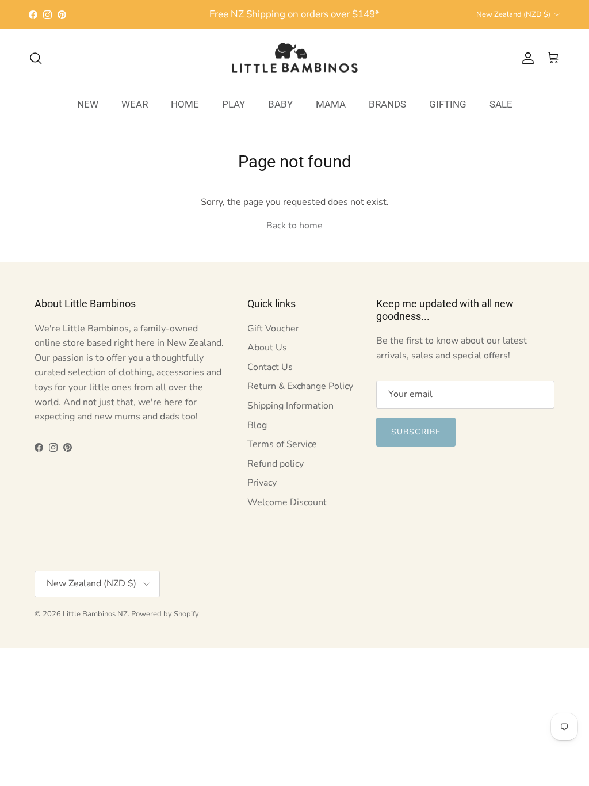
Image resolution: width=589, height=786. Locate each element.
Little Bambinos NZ (95, 614)
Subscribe (416, 431)
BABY (280, 104)
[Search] (36, 58)
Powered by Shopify (165, 614)
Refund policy (275, 463)
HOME (185, 104)
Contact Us (270, 367)
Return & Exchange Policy (300, 386)
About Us (267, 347)
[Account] (526, 58)
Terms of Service (282, 444)
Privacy (262, 482)
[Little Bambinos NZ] (294, 58)
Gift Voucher (273, 328)
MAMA (331, 104)
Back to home (294, 225)
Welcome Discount (287, 502)
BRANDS (387, 104)
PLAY (233, 104)
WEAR (134, 104)
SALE (500, 104)
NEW (87, 104)
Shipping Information (290, 405)
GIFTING (447, 104)
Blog (257, 425)
